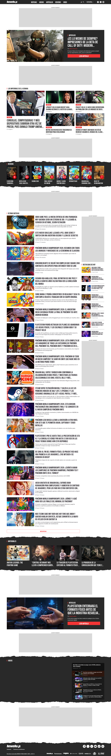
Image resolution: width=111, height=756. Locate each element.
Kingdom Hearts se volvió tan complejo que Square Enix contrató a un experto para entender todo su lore (57, 264)
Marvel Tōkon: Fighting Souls (61, 182)
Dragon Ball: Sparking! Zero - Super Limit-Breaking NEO (86, 184)
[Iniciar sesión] (81, 2)
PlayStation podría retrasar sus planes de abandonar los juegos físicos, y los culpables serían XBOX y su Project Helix (57, 327)
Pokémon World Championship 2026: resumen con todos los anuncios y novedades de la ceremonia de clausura (57, 249)
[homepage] (12, 2)
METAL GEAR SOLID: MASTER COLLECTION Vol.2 (24, 183)
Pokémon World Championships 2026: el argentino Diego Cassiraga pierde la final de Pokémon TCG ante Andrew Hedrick (56, 312)
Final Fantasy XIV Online (48, 182)
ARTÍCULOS (49, 2)
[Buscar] (83, 2)
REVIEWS (58, 2)
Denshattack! (73, 181)
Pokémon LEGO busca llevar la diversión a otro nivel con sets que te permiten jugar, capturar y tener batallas (56, 422)
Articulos (49, 127)
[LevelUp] (50, 754)
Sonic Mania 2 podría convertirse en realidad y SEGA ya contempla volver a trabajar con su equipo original (57, 295)
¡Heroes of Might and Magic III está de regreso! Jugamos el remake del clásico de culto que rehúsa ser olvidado (89, 132)
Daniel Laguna (72, 616)
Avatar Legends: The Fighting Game (15, 564)
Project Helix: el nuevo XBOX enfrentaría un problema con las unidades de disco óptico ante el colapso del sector (90, 109)
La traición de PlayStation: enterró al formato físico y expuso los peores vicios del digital (68, 567)
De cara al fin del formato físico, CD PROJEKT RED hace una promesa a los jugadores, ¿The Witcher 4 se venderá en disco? (56, 454)
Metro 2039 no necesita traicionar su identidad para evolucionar (59, 131)
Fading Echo (35, 181)
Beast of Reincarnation (98, 182)
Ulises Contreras (73, 48)
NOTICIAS (34, 2)
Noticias (9, 117)
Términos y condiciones (19, 749)
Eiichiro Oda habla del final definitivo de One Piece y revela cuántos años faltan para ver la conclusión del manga (56, 281)
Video (65, 2)
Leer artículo (84, 56)
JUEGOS (41, 2)
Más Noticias (43, 531)
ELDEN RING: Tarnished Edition (10, 183)
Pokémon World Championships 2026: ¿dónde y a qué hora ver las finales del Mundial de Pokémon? (56, 500)
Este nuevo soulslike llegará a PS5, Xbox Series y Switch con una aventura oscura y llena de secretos (56, 234)
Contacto (9, 749)
